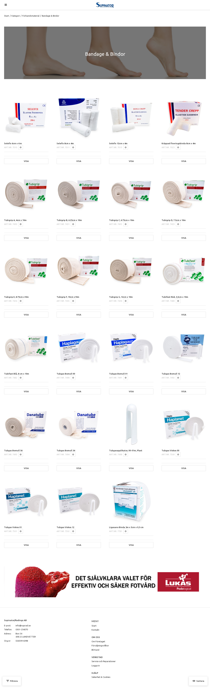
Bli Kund (95, 650)
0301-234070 (22, 629)
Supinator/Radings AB (15, 620)
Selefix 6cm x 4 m (13, 143)
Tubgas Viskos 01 (13, 527)
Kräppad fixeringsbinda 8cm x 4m (179, 143)
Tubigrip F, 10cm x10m (68, 297)
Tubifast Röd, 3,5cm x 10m (175, 297)
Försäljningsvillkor (100, 645)
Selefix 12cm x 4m (118, 143)
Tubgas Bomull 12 (171, 374)
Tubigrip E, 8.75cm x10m (16, 297)
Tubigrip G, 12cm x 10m (121, 297)
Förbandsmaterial (30, 16)
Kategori (15, 16)
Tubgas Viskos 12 (65, 527)
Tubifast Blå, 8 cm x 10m (16, 374)
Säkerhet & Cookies (101, 677)
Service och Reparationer (104, 661)
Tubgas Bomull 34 (66, 450)
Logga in (96, 665)
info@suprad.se (23, 625)
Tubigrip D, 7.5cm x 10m (174, 220)
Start (6, 16)
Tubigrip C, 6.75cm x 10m (121, 220)
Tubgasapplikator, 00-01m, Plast (125, 450)
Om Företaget (98, 641)
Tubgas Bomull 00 (66, 374)
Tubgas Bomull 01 (118, 374)
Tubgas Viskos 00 (170, 450)
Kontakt (95, 630)
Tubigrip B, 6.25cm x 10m (69, 220)
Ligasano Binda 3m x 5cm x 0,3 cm (126, 527)
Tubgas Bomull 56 (13, 450)
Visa (26, 161)
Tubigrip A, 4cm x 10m (15, 220)
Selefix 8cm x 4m (65, 143)
